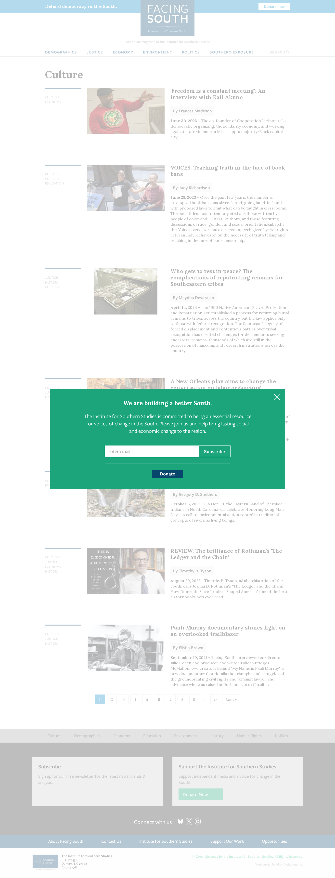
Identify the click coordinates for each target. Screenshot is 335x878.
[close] (277, 397)
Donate (167, 474)
